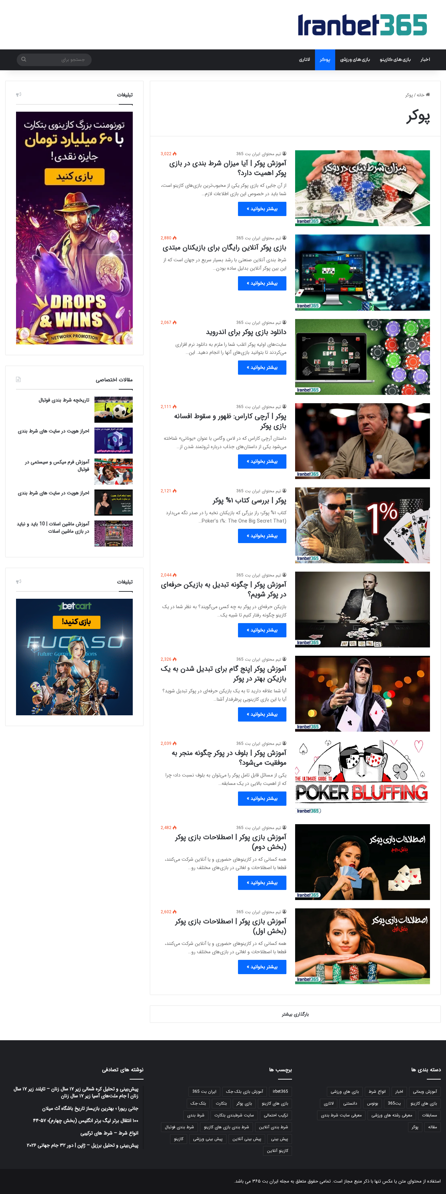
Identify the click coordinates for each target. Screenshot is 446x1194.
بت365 (394, 1103)
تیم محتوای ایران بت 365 (258, 154)
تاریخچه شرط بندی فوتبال (64, 400)
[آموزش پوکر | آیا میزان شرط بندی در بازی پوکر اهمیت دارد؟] (362, 188)
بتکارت (221, 1103)
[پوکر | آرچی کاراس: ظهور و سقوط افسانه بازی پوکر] (362, 441)
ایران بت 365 (204, 1091)
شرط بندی (196, 1115)
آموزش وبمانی (425, 1091)
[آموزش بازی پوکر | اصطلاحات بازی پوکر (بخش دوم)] (362, 862)
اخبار (425, 59)
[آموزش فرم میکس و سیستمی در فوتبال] (113, 472)
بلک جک (198, 1103)
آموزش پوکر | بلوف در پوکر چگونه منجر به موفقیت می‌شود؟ (229, 758)
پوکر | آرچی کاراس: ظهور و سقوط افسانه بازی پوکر (230, 421)
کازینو (178, 1139)
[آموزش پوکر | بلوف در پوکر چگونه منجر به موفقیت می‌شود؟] (362, 778)
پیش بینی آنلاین (246, 1139)
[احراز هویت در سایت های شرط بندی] (113, 441)
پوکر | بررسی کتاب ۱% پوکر (249, 500)
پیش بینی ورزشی (208, 1139)
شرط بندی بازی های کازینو (226, 1127)
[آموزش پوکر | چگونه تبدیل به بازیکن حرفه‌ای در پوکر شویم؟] (362, 609)
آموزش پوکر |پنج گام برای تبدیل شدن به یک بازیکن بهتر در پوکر (223, 673)
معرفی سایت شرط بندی (341, 1115)
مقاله (432, 1127)
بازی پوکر (244, 1103)
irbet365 (280, 1091)
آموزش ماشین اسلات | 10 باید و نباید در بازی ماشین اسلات (53, 527)
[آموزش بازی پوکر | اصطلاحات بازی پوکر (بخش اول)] (362, 946)
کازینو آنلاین (277, 1150)
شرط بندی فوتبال (179, 1127)
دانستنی (350, 1103)
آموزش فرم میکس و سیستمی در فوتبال (57, 465)
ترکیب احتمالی (276, 1115)
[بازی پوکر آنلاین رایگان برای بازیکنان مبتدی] (362, 272)
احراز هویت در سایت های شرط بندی (53, 431)
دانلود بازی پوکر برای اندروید (246, 332)
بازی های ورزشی (355, 59)
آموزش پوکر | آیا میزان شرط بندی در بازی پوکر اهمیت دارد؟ (227, 168)
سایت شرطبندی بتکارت (234, 1115)
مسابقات (429, 1115)
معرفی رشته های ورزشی (391, 1115)
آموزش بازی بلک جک (244, 1091)
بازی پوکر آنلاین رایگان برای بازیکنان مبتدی (224, 247)
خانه (421, 95)
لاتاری (304, 59)
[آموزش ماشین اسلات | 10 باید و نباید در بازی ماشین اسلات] (113, 533)
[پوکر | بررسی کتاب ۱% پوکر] (362, 525)
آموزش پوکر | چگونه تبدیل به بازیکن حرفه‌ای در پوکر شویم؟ (223, 589)
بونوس (372, 1103)
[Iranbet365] (362, 24)
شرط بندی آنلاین (273, 1127)
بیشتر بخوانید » (262, 209)
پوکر (325, 59)
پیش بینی (279, 1139)
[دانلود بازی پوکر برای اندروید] (362, 357)
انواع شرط (377, 1091)
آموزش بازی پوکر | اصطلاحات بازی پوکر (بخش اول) (230, 926)
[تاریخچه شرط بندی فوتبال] (113, 410)
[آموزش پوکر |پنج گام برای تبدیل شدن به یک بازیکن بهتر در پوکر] (362, 694)
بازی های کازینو (395, 59)
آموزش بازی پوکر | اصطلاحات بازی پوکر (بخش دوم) (230, 842)
